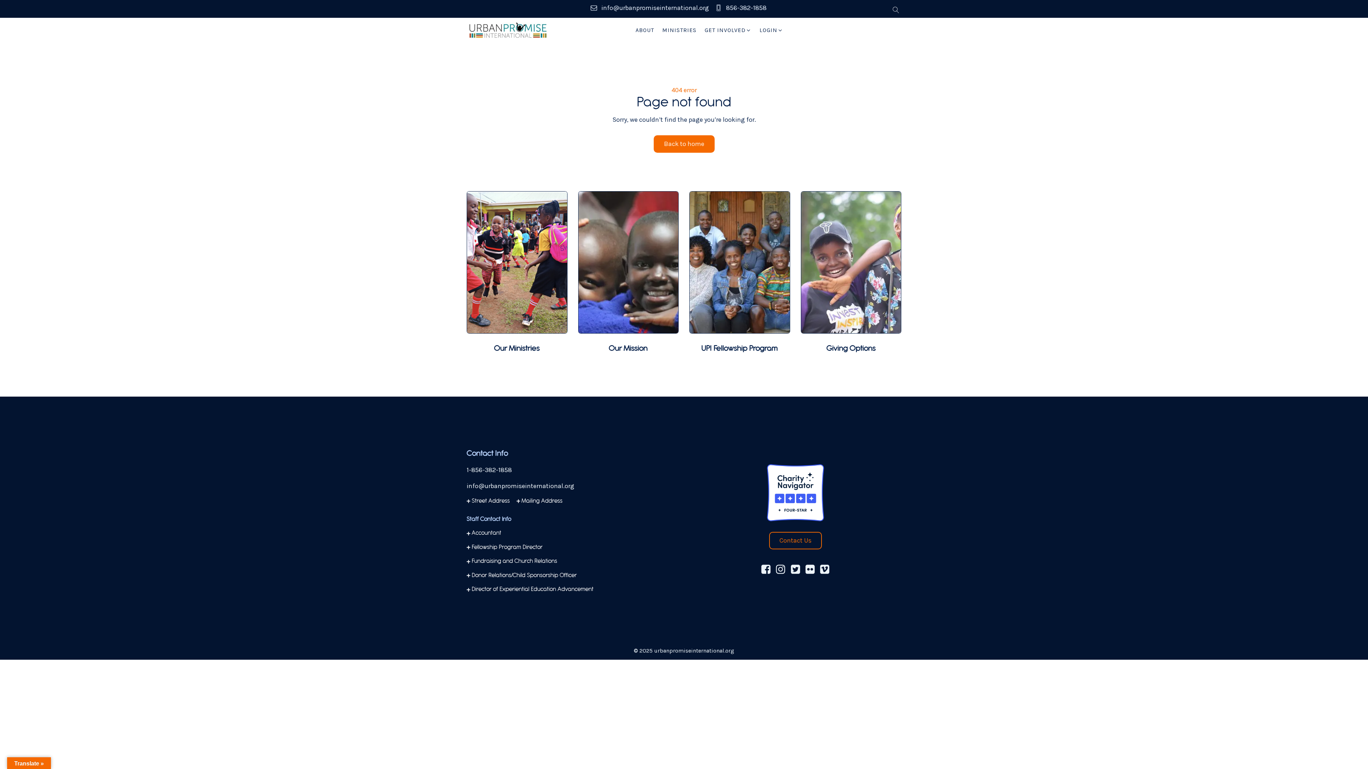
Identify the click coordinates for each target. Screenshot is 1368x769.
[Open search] (896, 10)
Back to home (684, 144)
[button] (727, 30)
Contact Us (795, 540)
